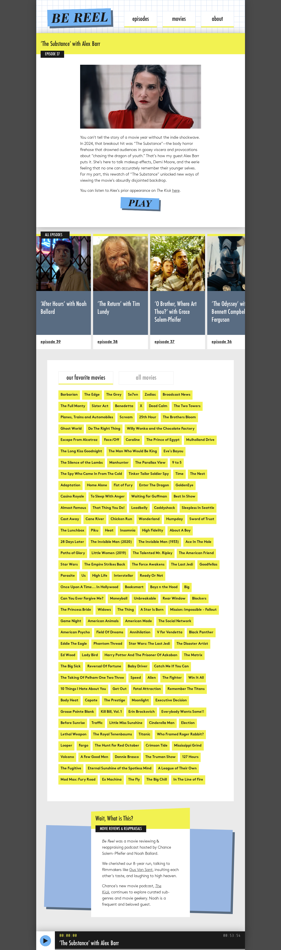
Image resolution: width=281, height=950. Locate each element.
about (217, 19)
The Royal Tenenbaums (112, 734)
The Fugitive (71, 768)
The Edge (92, 395)
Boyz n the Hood (164, 587)
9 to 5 (177, 463)
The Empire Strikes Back (104, 564)
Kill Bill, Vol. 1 (111, 712)
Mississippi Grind (188, 745)
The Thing (125, 610)
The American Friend (196, 553)
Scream (126, 417)
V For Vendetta (169, 632)
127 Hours (190, 757)
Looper (66, 745)
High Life (99, 576)
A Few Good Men (94, 757)
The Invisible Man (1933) (159, 542)
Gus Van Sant (141, 870)
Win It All (196, 678)
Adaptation (70, 485)
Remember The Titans (186, 689)
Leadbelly (139, 508)
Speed (136, 678)
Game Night (71, 621)
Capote (91, 700)
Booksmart (134, 587)
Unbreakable (145, 598)
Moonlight (140, 700)
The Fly (134, 779)
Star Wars (69, 564)
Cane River (95, 519)
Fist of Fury (123, 485)
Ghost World (71, 429)
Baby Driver (138, 666)
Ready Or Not (151, 576)
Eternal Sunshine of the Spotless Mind (119, 768)
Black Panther (201, 632)
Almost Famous (73, 508)
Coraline (133, 440)
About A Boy (180, 530)
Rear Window (174, 598)
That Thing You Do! (109, 508)
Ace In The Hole (198, 542)
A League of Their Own (177, 768)
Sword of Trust (201, 519)
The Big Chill (156, 779)
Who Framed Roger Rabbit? (180, 734)
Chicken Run (121, 519)
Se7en (133, 395)
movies (179, 19)
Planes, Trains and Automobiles (87, 417)
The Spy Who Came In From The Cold (91, 474)
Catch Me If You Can (171, 666)
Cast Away (70, 519)
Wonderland (149, 519)
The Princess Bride (76, 610)
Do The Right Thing (104, 429)
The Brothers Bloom (179, 417)
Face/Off (111, 440)
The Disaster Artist (192, 644)
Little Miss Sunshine (125, 723)
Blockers (199, 598)
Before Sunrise (73, 723)
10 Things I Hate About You (83, 689)
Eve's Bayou (173, 451)
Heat (109, 530)
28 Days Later (72, 542)
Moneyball (118, 598)
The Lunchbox (72, 530)
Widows (104, 610)
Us (83, 576)
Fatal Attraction (147, 689)
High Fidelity (152, 530)
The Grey (113, 395)
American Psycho (75, 632)
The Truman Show (160, 757)
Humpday (174, 519)
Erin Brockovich (141, 712)
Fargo (83, 745)
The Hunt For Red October (117, 745)
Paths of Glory (73, 553)
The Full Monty (73, 406)
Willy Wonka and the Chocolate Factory (161, 429)
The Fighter (172, 678)
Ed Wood (68, 655)
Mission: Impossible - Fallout (193, 610)
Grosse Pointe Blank (77, 712)
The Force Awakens (148, 564)
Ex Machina (112, 779)
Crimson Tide (157, 745)
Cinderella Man (162, 723)
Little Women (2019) (109, 553)
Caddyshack (164, 508)
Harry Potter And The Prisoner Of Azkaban (140, 655)
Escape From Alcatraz (79, 440)
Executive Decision (171, 700)
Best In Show (184, 496)
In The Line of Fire (188, 779)
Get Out (120, 689)
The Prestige (114, 700)
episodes (140, 19)
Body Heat (69, 700)
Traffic (97, 723)
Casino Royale (72, 496)
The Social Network (175, 621)
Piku (94, 530)
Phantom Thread (108, 644)
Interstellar (123, 576)
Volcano (67, 757)
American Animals (103, 621)
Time (179, 474)
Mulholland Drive (200, 440)
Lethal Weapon (73, 734)
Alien (152, 678)
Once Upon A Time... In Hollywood (89, 587)
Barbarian (69, 395)
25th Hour (147, 417)
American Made (138, 621)
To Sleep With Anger (108, 496)
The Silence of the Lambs (82, 463)
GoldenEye (184, 485)
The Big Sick (71, 666)
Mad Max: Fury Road (78, 779)
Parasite (68, 576)
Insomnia (127, 530)
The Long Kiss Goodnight (81, 451)
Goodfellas (208, 564)
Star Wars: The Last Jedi (149, 644)
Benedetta (124, 406)
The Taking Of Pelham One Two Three (92, 678)
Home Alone (97, 485)
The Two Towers (187, 406)
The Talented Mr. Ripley (152, 553)
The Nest (197, 474)
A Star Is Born (152, 610)
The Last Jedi (182, 564)
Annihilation (140, 632)
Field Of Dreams (109, 632)
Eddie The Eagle (74, 644)
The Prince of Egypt (163, 440)
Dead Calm (158, 406)
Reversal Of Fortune (104, 666)
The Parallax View (150, 463)
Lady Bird (90, 655)
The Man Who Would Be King (133, 451)
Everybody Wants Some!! (182, 712)
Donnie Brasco (127, 757)
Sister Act (100, 406)
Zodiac (150, 395)
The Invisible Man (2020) (111, 542)
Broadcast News (176, 395)
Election (188, 723)
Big (186, 587)
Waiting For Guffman (149, 496)
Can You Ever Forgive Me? (82, 598)
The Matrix (193, 655)
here (176, 190)
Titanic (144, 734)
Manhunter (119, 463)
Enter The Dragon (154, 485)
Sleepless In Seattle (198, 508)
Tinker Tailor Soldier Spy (149, 474)
